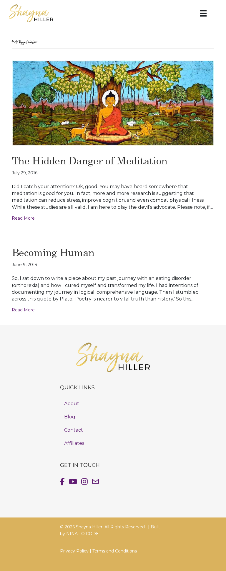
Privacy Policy (74, 551)
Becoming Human (53, 252)
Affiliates (74, 443)
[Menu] (203, 13)
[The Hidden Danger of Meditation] (113, 102)
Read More (23, 218)
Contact (73, 430)
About (71, 403)
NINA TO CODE (82, 533)
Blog (69, 417)
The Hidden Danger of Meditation (89, 160)
